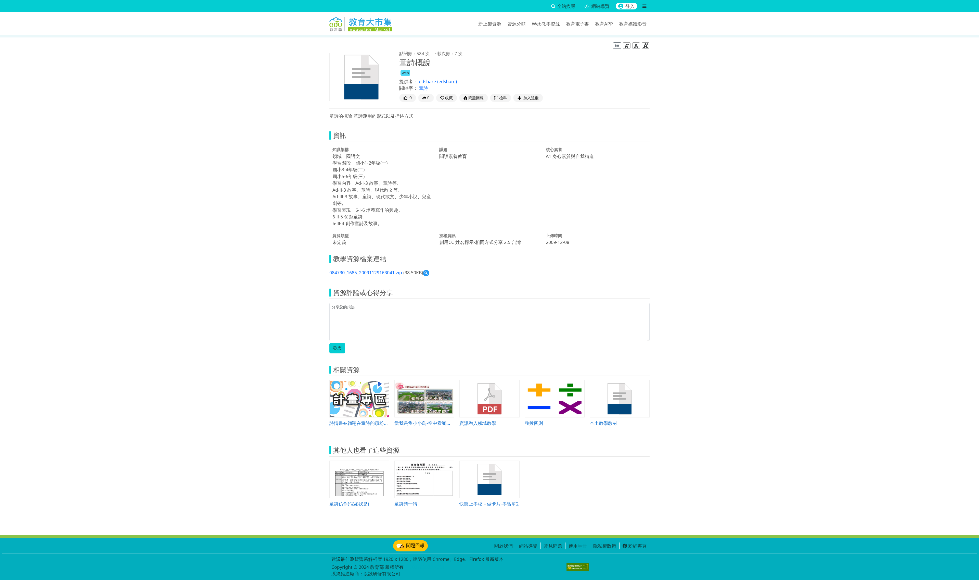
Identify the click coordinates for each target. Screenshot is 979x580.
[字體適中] (636, 45)
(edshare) (447, 81)
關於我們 (503, 546)
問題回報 (415, 545)
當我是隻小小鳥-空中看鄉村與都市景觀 (424, 423)
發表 (337, 348)
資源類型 (340, 235)
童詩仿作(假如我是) (349, 503)
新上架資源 (489, 24)
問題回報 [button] (476, 98)
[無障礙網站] (577, 567)
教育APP (604, 24)
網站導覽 (528, 546)
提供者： (408, 81)
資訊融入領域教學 (477, 423)
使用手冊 (578, 546)
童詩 (423, 88)
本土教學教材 (603, 423)
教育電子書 (577, 24)
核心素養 (554, 149)
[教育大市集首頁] (360, 23)
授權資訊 (447, 235)
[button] (446, 98)
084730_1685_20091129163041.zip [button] (365, 272)
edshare (428, 81)
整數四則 (534, 423)
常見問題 (553, 546)
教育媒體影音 (633, 24)
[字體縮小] (627, 45)
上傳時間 (554, 235)
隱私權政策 (604, 546)
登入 (630, 6)
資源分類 (516, 24)
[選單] (644, 6)
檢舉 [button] (503, 98)
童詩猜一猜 (405, 503)
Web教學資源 (546, 24)
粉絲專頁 (637, 546)
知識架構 (340, 149)
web (405, 72)
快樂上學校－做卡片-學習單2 (489, 503)
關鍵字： (408, 88)
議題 (443, 149)
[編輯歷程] (617, 45)
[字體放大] (645, 45)
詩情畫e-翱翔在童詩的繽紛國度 (359, 423)
